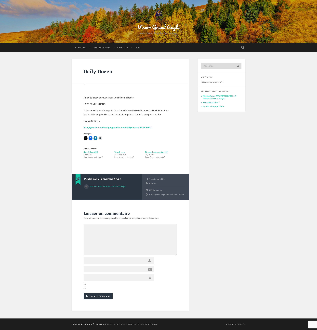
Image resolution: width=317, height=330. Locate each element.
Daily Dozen (98, 71)
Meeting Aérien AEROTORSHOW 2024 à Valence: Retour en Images (219, 97)
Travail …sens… (120, 152)
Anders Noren (149, 324)
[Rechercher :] (221, 66)
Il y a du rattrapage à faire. (213, 106)
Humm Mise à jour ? (211, 102)
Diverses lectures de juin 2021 (156, 152)
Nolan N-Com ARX (91, 152)
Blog (137, 47)
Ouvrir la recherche (242, 47)
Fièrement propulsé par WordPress (91, 324)
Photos (152, 183)
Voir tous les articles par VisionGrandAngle (107, 186)
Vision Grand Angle (158, 26)
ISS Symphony (155, 190)
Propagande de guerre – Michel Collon (166, 194)
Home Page (81, 47)
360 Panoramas (101, 47)
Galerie (121, 47)
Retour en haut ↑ (235, 324)
